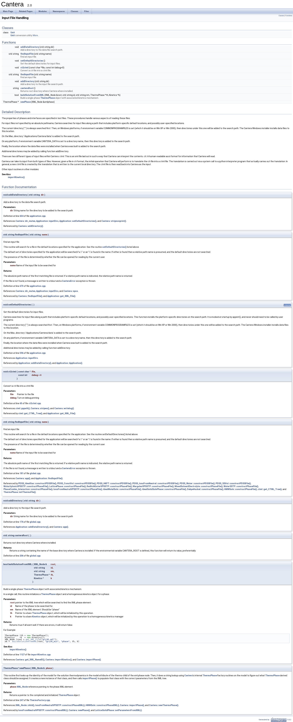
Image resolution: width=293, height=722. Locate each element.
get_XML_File (33, 639)
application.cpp (37, 216)
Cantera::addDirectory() (30, 226)
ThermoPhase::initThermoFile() (20, 492)
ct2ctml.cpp (35, 403)
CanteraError (69, 281)
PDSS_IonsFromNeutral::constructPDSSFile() (155, 483)
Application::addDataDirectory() (34, 363)
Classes (281, 16)
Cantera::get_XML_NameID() (30, 659)
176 (21, 522)
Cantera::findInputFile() (30, 296)
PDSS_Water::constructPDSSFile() (197, 483)
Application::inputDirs (47, 221)
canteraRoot (26, 88)
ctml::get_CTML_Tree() (30, 413)
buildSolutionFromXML (32, 95)
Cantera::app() (23, 478)
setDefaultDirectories (31, 60)
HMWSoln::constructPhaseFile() (240, 489)
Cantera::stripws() (40, 408)
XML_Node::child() (25, 705)
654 (21, 216)
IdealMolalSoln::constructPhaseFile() (122, 489)
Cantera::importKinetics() (58, 659)
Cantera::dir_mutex (25, 221)
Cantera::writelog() (64, 408)
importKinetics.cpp (41, 654)
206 (21, 556)
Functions (288, 16)
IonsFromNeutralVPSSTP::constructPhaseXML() (60, 705)
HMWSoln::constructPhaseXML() (102, 705)
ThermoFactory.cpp (40, 700)
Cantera (188, 675)
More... (36, 35)
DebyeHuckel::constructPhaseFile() (205, 489)
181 (21, 473)
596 (21, 353)
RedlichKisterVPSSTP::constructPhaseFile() (109, 486)
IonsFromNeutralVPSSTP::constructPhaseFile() (77, 489)
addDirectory (27, 81)
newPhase (25, 102)
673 (21, 286)
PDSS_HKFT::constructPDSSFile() (114, 483)
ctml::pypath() (23, 408)
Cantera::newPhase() (79, 710)
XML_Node (22, 687)
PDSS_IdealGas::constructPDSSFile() (37, 483)
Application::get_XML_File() (61, 296)
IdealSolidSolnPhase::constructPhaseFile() (164, 489)
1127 (22, 654)
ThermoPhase (47, 98)
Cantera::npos (70, 291)
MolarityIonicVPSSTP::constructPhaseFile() (26, 486)
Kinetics (36, 616)
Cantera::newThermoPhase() (163, 705)
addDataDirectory (29, 47)
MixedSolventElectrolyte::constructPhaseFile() (199, 486)
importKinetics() (16, 177)
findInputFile (26, 54)
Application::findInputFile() (49, 478)
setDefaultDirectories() (114, 247)
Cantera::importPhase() (89, 659)
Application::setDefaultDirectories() (77, 221)
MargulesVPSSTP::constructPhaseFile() (153, 486)
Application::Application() (69, 363)
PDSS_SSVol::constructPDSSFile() (233, 483)
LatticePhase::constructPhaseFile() (67, 486)
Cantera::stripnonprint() (113, 221)
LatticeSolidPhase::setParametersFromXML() (118, 710)
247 (21, 700)
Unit (13, 32)
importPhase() (89, 678)
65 (21, 403)
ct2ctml (24, 67)
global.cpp (35, 473)
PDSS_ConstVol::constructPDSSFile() (76, 483)
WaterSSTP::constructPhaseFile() (241, 486)
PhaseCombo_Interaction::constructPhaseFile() (28, 489)
